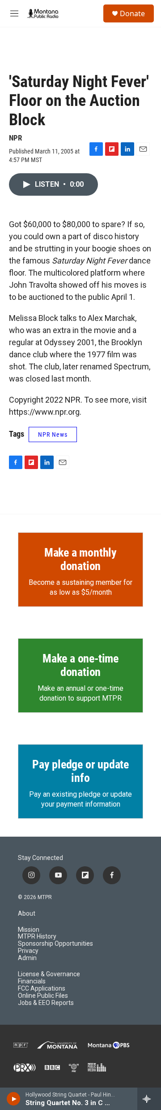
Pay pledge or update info (80, 771)
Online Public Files (43, 995)
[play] (13, 1098)
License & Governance (49, 974)
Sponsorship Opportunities (55, 943)
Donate (132, 13)
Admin (27, 958)
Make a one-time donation (80, 665)
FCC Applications (41, 988)
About (26, 913)
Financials (32, 981)
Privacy (28, 951)
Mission (28, 929)
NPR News (53, 434)
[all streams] (149, 1099)
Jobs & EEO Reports (46, 1003)
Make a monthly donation (80, 559)
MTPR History (37, 936)
